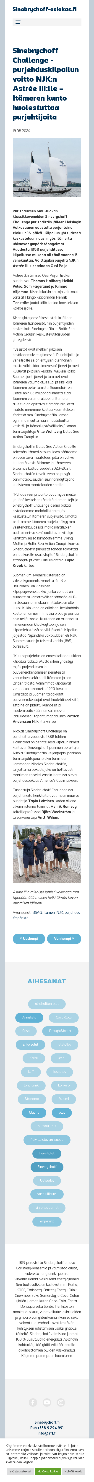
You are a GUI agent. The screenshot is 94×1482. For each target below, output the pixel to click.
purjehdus (72, 913)
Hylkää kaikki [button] (74, 1471)
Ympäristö (21, 918)
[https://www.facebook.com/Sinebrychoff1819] (33, 1402)
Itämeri (49, 913)
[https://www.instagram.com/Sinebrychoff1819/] (61, 1402)
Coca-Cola (64, 1017)
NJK (59, 913)
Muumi (64, 1099)
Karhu (34, 1058)
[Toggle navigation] (47, 22)
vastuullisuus (47, 1194)
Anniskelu (29, 1017)
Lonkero (64, 1085)
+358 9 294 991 (50, 1428)
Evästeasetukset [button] (20, 1471)
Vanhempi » (64, 939)
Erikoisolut (30, 1045)
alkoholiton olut (47, 1004)
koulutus (59, 1072)
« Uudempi (29, 939)
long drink (31, 1085)
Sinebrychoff (47, 1167)
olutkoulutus (47, 1126)
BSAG (37, 913)
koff (31, 1072)
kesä (61, 1058)
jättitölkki (64, 1045)
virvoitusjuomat (47, 1208)
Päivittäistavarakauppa (47, 1140)
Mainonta (32, 1099)
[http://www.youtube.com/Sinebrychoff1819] (47, 1402)
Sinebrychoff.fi (47, 1423)
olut (62, 1113)
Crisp (26, 1031)
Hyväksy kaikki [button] (48, 1471)
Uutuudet (47, 1180)
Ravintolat (46, 1153)
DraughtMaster (60, 1031)
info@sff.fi (47, 1433)
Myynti (34, 1113)
